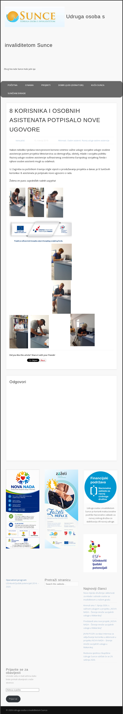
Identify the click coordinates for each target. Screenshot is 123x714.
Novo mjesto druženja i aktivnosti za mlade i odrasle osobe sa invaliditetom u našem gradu (99, 596)
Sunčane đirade (17, 93)
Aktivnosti (62, 140)
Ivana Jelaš (20, 140)
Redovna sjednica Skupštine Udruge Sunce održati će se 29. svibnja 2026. (98, 656)
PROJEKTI (46, 85)
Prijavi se (13, 698)
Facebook (118, 69)
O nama (29, 85)
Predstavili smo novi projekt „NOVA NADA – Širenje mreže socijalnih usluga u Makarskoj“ (99, 624)
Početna (12, 85)
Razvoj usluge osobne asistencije (95, 140)
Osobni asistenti (74, 140)
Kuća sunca (97, 85)
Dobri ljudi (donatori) (70, 85)
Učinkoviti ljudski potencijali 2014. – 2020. (22, 583)
